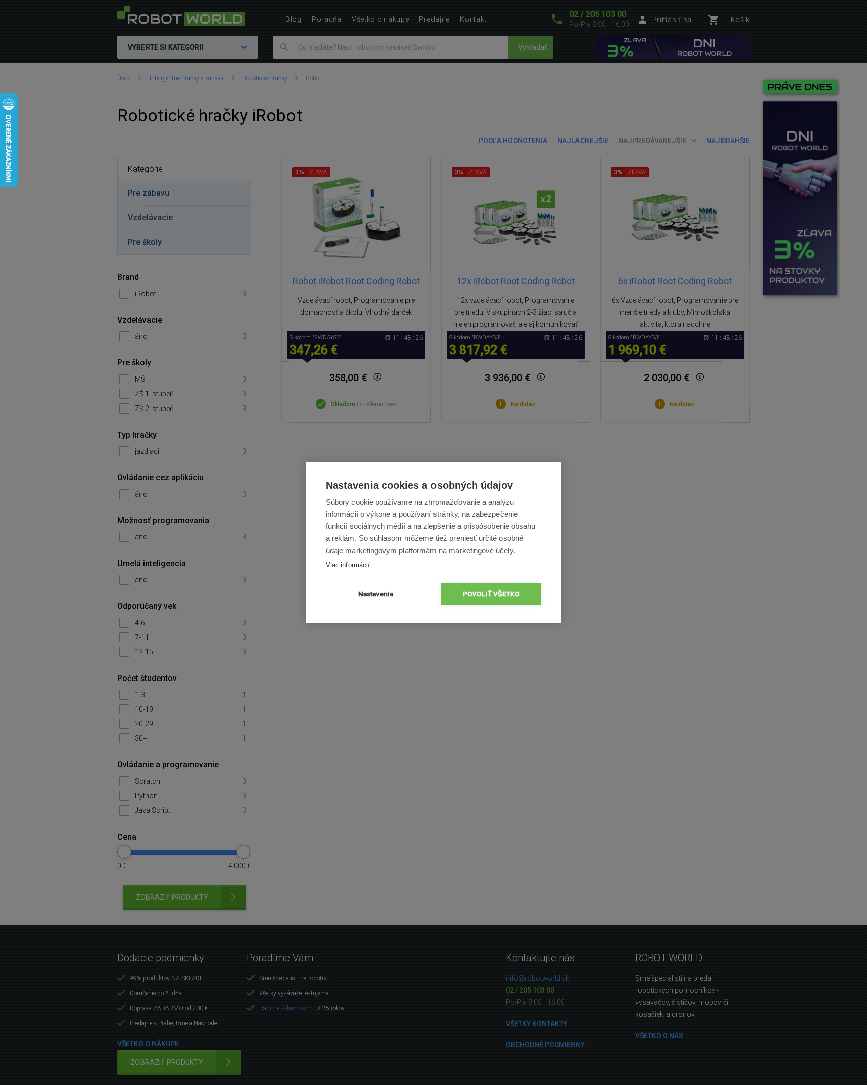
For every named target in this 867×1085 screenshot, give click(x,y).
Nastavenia (376, 594)
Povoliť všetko (491, 594)
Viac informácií (348, 565)
